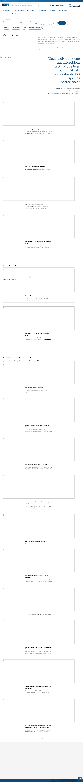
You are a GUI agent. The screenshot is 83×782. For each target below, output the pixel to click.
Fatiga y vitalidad (37, 23)
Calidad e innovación (62, 10)
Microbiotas (62, 23)
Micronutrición (71, 23)
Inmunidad (46, 23)
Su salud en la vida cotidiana (35, 27)
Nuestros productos (19, 10)
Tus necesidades (6, 10)
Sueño (24, 27)
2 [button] (42, 739)
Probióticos (6, 27)
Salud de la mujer (16, 27)
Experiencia (52, 10)
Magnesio (54, 23)
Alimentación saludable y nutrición (11, 23)
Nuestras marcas (30, 10)
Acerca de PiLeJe (42, 10)
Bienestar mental (26, 23)
